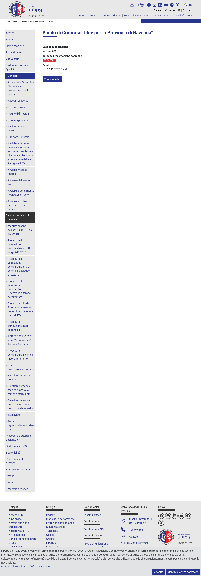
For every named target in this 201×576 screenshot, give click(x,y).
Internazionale (152, 15)
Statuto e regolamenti (18, 469)
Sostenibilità (13, 452)
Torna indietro (52, 79)
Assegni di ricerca (18, 100)
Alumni (10, 482)
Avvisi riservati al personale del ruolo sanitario (19, 205)
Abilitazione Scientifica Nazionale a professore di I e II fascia (21, 88)
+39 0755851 (136, 529)
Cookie (50, 534)
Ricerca (117, 15)
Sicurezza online (55, 526)
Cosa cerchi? (172, 10)
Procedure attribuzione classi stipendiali (18, 325)
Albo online (15, 518)
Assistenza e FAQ (19, 530)
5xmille (10, 475)
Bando (64, 69)
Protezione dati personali (15, 461)
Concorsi (13, 75)
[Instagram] (154, 4)
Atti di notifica (17, 534)
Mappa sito (52, 546)
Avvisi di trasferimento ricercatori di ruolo (21, 192)
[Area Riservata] (132, 4)
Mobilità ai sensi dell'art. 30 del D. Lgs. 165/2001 (20, 229)
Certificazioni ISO (94, 529)
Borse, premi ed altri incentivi (19, 217)
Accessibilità (16, 514)
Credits (50, 538)
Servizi (167, 15)
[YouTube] (166, 4)
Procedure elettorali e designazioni (18, 437)
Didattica (105, 15)
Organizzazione (15, 45)
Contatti (187, 10)
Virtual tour (12, 58)
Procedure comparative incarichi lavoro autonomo (20, 354)
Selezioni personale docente (19, 377)
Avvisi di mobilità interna (17, 171)
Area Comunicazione (96, 543)
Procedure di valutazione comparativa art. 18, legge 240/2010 (19, 246)
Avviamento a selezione (16, 128)
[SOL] (142, 4)
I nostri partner (92, 514)
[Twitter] (177, 4)
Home (82, 15)
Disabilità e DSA (183, 15)
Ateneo (93, 15)
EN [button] (190, 4)
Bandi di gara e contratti (22, 538)
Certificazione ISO (16, 446)
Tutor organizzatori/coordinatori (21, 425)
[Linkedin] (160, 4)
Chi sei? (158, 10)
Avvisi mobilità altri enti (19, 182)
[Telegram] (172, 4)
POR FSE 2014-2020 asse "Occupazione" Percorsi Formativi (19, 340)
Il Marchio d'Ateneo (17, 488)
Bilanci (12, 542)
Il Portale (51, 542)
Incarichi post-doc (18, 120)
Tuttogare (52, 530)
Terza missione (133, 15)
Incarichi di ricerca (18, 113)
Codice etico (16, 546)
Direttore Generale (18, 137)
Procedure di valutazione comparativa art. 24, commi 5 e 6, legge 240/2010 (19, 266)
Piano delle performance (60, 518)
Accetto (158, 572)
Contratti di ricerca (18, 107)
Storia (9, 39)
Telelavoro (14, 414)
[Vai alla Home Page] (26, 9)
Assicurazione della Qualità (17, 67)
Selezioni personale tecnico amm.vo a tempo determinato (19, 389)
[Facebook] (149, 4)
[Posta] (137, 4)
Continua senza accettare (183, 572)
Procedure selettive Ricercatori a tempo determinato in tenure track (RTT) (20, 309)
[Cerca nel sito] (186, 4)
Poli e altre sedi (15, 52)
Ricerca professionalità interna (21, 367)
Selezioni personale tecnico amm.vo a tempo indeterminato (20, 404)
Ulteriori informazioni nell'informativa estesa (27, 566)
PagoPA (50, 514)
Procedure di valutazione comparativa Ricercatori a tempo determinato (19, 289)
